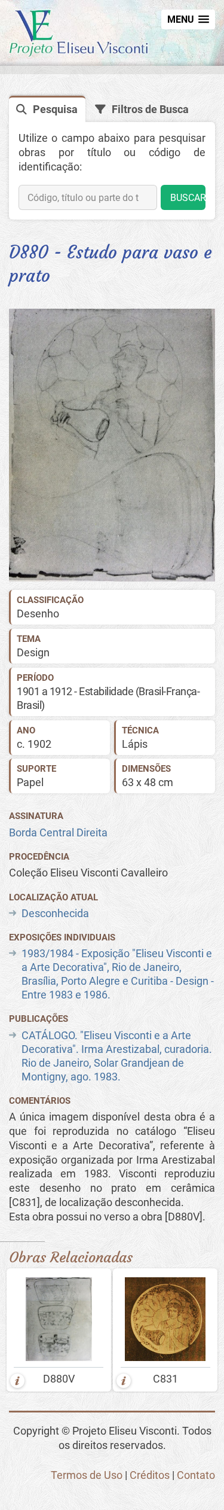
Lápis (135, 744)
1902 (39, 744)
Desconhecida (55, 914)
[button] (188, 19)
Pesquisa (55, 109)
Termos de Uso (86, 1475)
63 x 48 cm (147, 783)
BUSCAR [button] (187, 197)
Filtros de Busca (150, 109)
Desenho (38, 614)
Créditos (150, 1475)
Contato (196, 1475)
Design (33, 653)
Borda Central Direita (58, 833)
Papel (30, 783)
